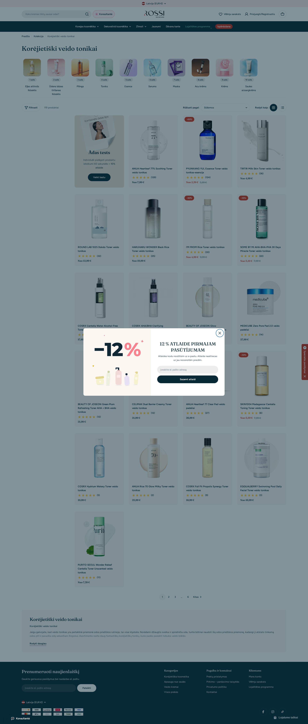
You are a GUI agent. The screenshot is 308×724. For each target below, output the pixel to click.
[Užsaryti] (220, 333)
